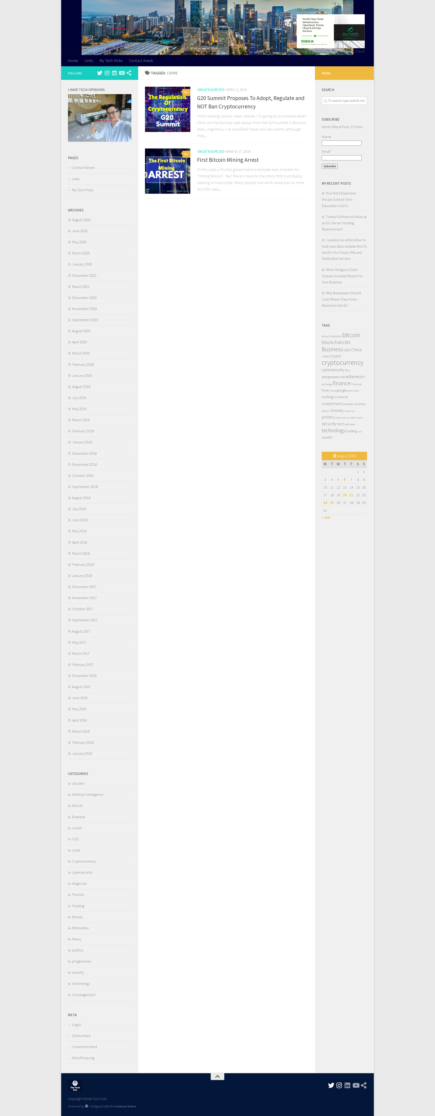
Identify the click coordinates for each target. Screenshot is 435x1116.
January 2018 (82, 575)
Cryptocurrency (84, 861)
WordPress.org (83, 1057)
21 (351, 494)
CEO (75, 838)
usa (359, 431)
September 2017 (85, 619)
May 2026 (79, 241)
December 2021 (84, 275)
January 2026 (82, 264)
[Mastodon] (128, 73)
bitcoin (77, 805)
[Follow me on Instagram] (107, 73)
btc (348, 342)
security (78, 972)
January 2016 (82, 753)
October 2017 (82, 608)
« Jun (326, 517)
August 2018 (81, 497)
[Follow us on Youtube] (121, 73)
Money (77, 916)
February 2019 (83, 430)
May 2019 (79, 408)
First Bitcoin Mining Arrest (228, 159)
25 (332, 502)
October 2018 (82, 475)
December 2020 (84, 297)
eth (343, 376)
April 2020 (79, 341)
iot (356, 404)
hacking (327, 396)
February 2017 (83, 664)
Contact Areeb (141, 60)
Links (88, 60)
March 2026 (80, 253)
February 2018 (83, 564)
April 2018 (79, 542)
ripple (352, 417)
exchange (327, 384)
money (337, 410)
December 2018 (84, 453)
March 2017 (80, 653)
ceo (347, 349)
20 (345, 494)
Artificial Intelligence (87, 794)
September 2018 (85, 486)
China (356, 349)
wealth (327, 437)
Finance (78, 894)
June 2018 (79, 519)
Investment (332, 403)
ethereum (355, 376)
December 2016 (84, 675)
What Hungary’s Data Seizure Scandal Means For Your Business (342, 275)
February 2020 (83, 364)
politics (77, 950)
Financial (356, 384)
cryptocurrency (342, 362)
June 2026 (79, 230)
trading (351, 431)
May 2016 (79, 708)
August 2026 (81, 219)
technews (350, 424)
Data (347, 370)
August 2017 (81, 631)
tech (340, 424)
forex (325, 390)
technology (81, 983)
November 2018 (84, 464)
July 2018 (79, 508)
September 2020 (85, 319)
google (341, 390)
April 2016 (79, 720)
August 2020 (81, 330)
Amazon (336, 336)
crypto (335, 356)
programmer (81, 961)
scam (359, 417)
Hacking (78, 905)
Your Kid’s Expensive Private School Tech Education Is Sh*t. (339, 199)
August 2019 (81, 386)
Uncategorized (211, 89)
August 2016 (81, 686)
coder (325, 356)
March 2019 (80, 419)
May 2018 (79, 530)
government (353, 390)
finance (342, 383)
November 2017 (84, 597)
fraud (332, 390)
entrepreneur (331, 377)
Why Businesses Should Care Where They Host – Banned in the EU (341, 299)
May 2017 (79, 642)
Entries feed (81, 1035)
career (77, 827)
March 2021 (80, 286)
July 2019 (79, 397)
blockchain (333, 342)
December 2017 (84, 586)
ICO (335, 397)
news (347, 411)
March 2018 (80, 553)
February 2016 (83, 742)
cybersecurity (82, 872)
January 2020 (82, 375)
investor (348, 404)
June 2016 (79, 697)
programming (342, 417)
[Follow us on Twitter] (99, 73)
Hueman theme (125, 1106)
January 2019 (82, 442)
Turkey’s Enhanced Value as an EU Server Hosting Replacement (344, 223)
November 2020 (84, 308)
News (76, 939)
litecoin (326, 411)
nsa (352, 411)
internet (343, 397)
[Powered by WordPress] (86, 1106)
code (76, 850)
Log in (76, 1024)
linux (362, 403)
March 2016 (80, 731)
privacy (328, 417)
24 (325, 502)
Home (73, 60)
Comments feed (84, 1046)
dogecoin (79, 883)
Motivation (80, 927)
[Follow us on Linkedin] (114, 73)
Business (78, 816)
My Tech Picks (111, 60)
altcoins (78, 783)
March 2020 (80, 353)
